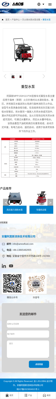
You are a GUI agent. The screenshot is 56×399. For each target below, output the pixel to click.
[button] (50, 202)
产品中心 (16, 19)
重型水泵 (47, 19)
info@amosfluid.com (22, 244)
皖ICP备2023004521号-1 (28, 389)
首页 (7, 19)
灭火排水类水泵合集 (31, 19)
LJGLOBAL (41, 381)
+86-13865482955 (21, 250)
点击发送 (3, 222)
